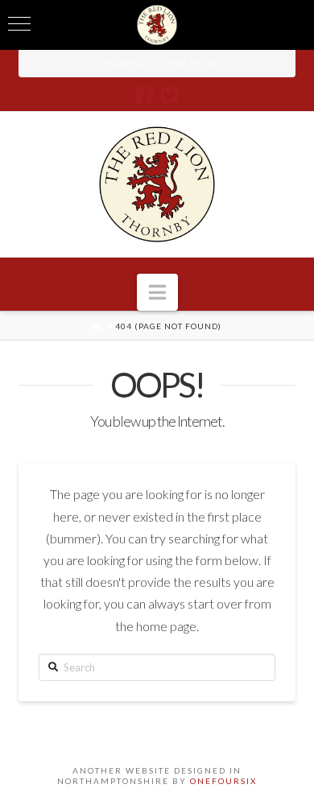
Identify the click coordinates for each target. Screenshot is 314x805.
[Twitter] (169, 95)
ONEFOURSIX (223, 781)
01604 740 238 (191, 62)
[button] (157, 292)
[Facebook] (144, 95)
